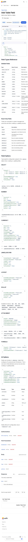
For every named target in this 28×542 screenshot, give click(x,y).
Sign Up (3, 522)
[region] (14, 91)
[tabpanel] (14, 50)
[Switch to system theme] (20, 537)
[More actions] (26, 2)
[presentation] (13, 22)
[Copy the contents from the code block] (25, 26)
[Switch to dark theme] (25, 537)
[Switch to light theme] (23, 537)
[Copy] (19, 22)
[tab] (3, 43)
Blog (3, 524)
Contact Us (4, 529)
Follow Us (4, 526)
